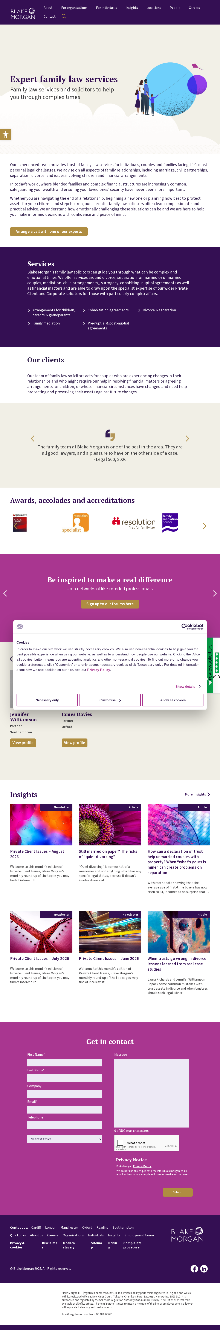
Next (186, 439)
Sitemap (96, 1245)
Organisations (73, 1235)
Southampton (123, 1227)
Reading (102, 1227)
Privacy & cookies (17, 1245)
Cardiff (36, 1227)
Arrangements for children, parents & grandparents (53, 313)
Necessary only (47, 700)
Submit (178, 1192)
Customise (107, 700)
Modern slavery (69, 1245)
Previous (34, 439)
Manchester (69, 1227)
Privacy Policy (98, 670)
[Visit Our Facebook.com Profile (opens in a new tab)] (195, 1269)
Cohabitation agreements (108, 310)
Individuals (96, 1235)
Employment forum (139, 1235)
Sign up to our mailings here (146, 604)
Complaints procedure (132, 1245)
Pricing (112, 1245)
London (50, 1227)
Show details (185, 686)
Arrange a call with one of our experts (49, 232)
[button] (5, 134)
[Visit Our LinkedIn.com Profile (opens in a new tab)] (205, 1269)
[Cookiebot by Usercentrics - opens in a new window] (184, 626)
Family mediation (46, 323)
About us (36, 1235)
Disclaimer (49, 1245)
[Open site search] (64, 16)
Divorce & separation (159, 310)
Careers (52, 1235)
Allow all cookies (173, 700)
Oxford (87, 1227)
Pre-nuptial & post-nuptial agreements (108, 326)
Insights (114, 1235)
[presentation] (147, 1143)
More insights (195, 794)
